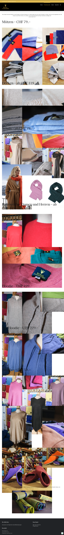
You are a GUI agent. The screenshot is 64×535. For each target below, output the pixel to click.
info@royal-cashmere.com (12, 1)
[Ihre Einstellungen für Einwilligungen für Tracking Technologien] (62, 533)
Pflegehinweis (35, 526)
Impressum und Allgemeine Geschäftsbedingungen (12, 524)
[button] (60, 5)
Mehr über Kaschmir (37, 524)
